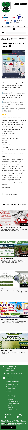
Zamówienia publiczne (13, 403)
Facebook (19, 20)
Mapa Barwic (11, 405)
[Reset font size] (21, 26)
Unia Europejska (14, 22)
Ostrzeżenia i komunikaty (14, 401)
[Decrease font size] (24, 26)
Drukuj (7, 204)
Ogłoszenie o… (6, 350)
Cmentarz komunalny (13, 409)
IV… (2, 288)
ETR (23, 17)
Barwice (20, 4)
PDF (15, 204)
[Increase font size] (18, 26)
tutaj (6, 423)
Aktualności (13, 38)
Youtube (9, 20)
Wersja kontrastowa (10, 26)
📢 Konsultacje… (7, 258)
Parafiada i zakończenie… (10, 319)
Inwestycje (10, 407)
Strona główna (5, 38)
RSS (20, 15)
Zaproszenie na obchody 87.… (12, 227)
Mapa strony (10, 15)
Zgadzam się (8, 427)
